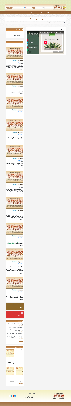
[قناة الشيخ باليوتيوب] (22, 313)
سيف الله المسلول (20, 380)
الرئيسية (64, 12)
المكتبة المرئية (40, 12)
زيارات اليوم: (19, 32)
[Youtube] (25, 7)
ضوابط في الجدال (11, 380)
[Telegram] (24, 7)
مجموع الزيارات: (19, 35)
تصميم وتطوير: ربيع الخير (8, 403)
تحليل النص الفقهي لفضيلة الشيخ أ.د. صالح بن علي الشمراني (19, 350)
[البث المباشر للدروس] (22, 305)
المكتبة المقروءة (53, 12)
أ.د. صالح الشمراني (20, 87)
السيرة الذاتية (59, 12)
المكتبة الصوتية (46, 12)
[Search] (33, 8)
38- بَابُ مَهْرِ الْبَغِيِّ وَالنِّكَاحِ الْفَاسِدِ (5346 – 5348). (16, 327)
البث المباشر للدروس (20, 307)
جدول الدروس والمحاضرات (32, 12)
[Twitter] (27, 7)
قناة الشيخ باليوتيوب (20, 315)
